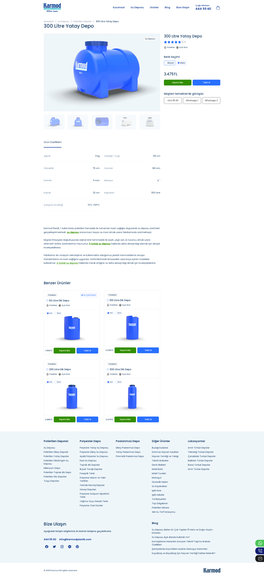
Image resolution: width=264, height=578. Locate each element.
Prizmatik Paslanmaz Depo (130, 456)
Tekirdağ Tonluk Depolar (201, 452)
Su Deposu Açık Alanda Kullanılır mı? (171, 537)
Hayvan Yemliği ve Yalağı (165, 456)
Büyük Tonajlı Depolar (91, 469)
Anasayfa (49, 21)
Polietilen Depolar (82, 21)
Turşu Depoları (51, 480)
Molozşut (156, 477)
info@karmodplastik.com (75, 539)
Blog (167, 7)
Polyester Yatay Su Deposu (94, 447)
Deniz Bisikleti (159, 464)
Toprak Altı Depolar (90, 464)
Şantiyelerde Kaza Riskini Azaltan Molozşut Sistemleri (179, 548)
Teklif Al (87, 350)
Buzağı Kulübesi (160, 447)
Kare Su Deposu (88, 460)
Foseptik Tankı (87, 473)
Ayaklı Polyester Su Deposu (94, 456)
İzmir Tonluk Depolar (198, 469)
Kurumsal (119, 7)
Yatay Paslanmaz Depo (128, 452)
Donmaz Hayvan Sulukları (165, 452)
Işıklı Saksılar (158, 494)
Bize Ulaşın (182, 7)
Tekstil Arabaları (160, 460)
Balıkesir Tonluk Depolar (200, 460)
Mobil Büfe (157, 469)
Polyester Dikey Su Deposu (94, 452)
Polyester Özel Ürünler (91, 505)
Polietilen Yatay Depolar (56, 456)
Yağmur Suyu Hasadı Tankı (94, 501)
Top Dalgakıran (160, 503)
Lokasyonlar (196, 441)
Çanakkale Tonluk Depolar (202, 456)
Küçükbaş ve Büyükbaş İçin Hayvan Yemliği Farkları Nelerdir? (183, 553)
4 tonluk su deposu (67, 263)
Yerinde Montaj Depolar (92, 485)
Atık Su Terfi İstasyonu (163, 511)
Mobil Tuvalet (159, 473)
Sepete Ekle (64, 350)
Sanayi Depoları (88, 489)
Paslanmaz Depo (128, 441)
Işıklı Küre (156, 490)
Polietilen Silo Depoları (55, 476)
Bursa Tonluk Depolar (199, 464)
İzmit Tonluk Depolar (199, 447)
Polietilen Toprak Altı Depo (57, 472)
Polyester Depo (90, 441)
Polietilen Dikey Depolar (56, 452)
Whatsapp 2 (211, 100)
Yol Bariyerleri (159, 499)
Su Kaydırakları (159, 486)
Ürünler (154, 7)
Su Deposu (137, 7)
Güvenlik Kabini (160, 482)
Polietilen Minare (160, 507)
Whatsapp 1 (192, 100)
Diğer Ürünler (161, 441)
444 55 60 (203, 9)
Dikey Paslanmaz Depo (128, 447)
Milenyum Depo (52, 468)
